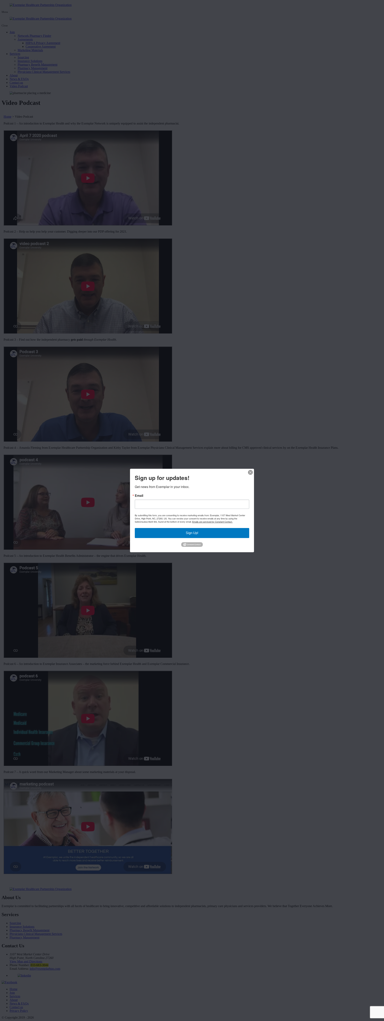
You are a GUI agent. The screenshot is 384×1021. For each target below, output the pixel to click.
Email (139, 495)
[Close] (250, 472)
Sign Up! (192, 533)
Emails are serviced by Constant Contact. (212, 521)
